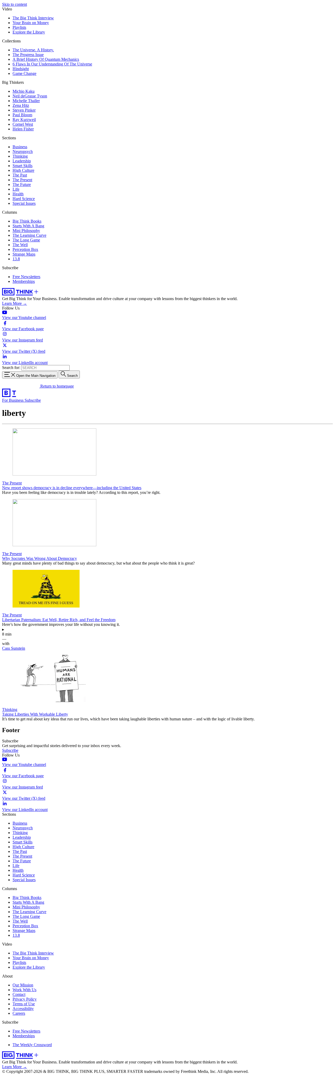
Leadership (22, 161)
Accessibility (23, 1008)
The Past (20, 175)
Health (18, 194)
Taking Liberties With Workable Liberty (35, 714)
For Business (13, 400)
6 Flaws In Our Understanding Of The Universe (52, 64)
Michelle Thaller (26, 100)
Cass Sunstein (13, 648)
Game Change (24, 73)
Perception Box (25, 249)
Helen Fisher (23, 129)
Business (20, 147)
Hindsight (21, 69)
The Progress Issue (28, 54)
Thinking (20, 156)
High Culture (23, 170)
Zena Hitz (21, 105)
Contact (19, 994)
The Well (20, 244)
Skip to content (14, 4)
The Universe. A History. (33, 50)
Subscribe (33, 400)
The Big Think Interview (33, 18)
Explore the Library (29, 32)
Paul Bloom (22, 115)
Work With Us (24, 989)
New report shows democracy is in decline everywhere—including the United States (71, 487)
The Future (22, 184)
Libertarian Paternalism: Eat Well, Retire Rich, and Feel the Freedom (58, 619)
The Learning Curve (29, 235)
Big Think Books (27, 221)
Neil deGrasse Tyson (30, 96)
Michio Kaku (24, 91)
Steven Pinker (24, 110)
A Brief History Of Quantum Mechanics (46, 59)
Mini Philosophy (26, 230)
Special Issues (24, 203)
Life (16, 189)
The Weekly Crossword (32, 1044)
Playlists (19, 27)
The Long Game (26, 240)
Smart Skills (22, 165)
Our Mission (23, 985)
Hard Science (24, 198)
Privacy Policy (25, 999)
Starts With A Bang (28, 226)
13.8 (16, 259)
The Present (22, 180)
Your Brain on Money (31, 22)
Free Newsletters (26, 276)
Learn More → (14, 303)
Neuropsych (23, 151)
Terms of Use (24, 1004)
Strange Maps (24, 254)
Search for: (11, 367)
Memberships (24, 281)
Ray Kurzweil (24, 119)
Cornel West (23, 124)
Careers (19, 1013)
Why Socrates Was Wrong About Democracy (39, 558)
